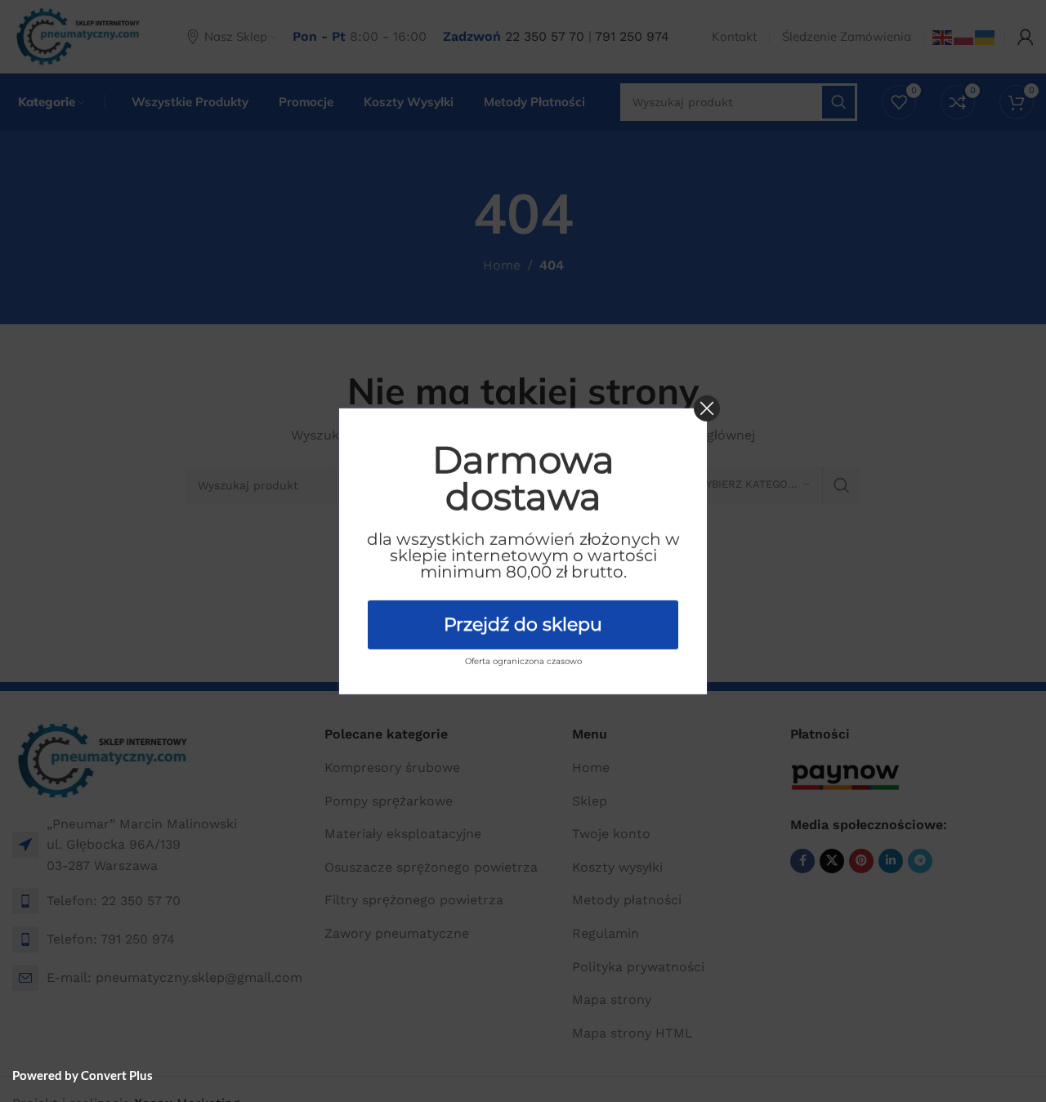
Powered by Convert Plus (82, 1075)
